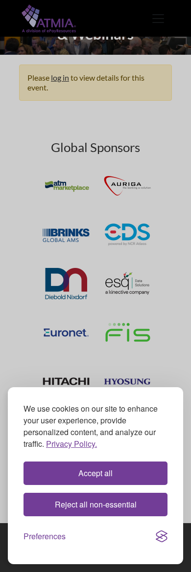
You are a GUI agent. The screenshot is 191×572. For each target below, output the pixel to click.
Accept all (95, 473)
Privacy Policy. (71, 443)
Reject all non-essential (96, 504)
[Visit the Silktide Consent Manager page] (161, 536)
